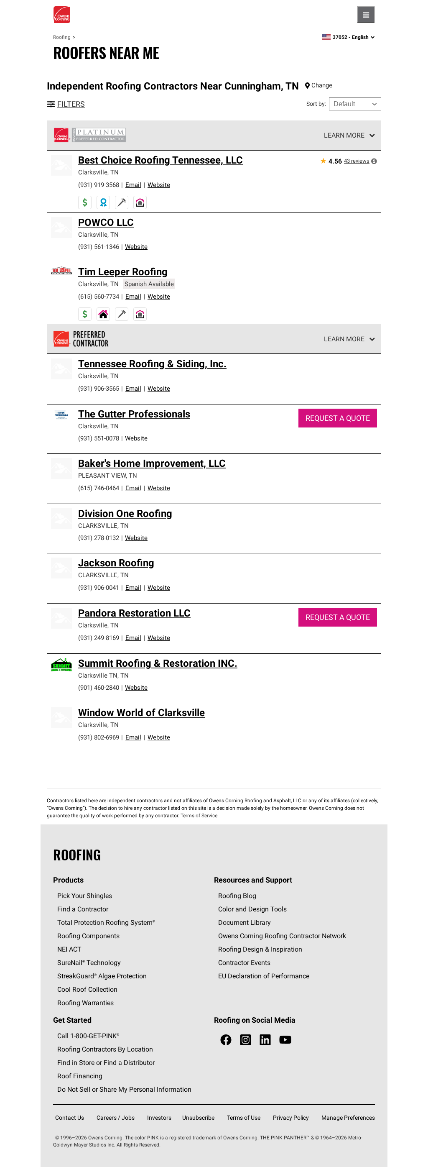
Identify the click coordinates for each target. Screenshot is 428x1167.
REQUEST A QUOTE (338, 418)
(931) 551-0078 (98, 438)
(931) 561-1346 (98, 247)
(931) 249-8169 (98, 638)
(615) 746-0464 (98, 488)
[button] (374, 161)
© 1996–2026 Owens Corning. (89, 1137)
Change (321, 85)
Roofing (62, 37)
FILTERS (71, 104)
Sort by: (316, 103)
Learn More (344, 135)
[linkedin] (265, 1040)
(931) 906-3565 (98, 388)
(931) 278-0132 (98, 538)
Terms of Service (199, 815)
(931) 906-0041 (98, 587)
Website (159, 185)
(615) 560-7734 (98, 296)
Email (133, 185)
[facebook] (226, 1040)
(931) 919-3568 (98, 185)
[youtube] (285, 1040)
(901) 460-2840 (98, 687)
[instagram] (245, 1040)
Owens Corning (62, 14)
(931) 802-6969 (98, 737)
